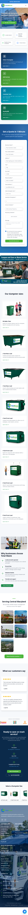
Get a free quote (7, 585)
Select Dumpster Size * (10, 191)
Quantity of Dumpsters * (10, 197)
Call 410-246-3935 (15, 775)
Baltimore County (5, 865)
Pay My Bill (3, 841)
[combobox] (14, 193)
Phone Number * (9, 177)
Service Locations (19, 835)
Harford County (5, 867)
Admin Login (20, 905)
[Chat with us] (25, 912)
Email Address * (8, 184)
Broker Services (5, 859)
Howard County (5, 870)
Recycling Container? (9, 212)
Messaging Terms (14, 905)
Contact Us (3, 829)
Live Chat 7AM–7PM (8, 897)
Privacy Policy (18, 833)
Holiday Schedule (5, 835)
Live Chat (3, 831)
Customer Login (5, 826)
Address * (7, 158)
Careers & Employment (20, 826)
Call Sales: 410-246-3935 (9, 22)
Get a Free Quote (14, 771)
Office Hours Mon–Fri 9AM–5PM (11, 895)
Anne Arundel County (6, 861)
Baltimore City (4, 863)
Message (7, 220)
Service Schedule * (9, 205)
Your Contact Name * (9, 151)
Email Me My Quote (14, 241)
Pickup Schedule (5, 833)
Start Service (4, 848)
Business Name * (9, 145)
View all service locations (13, 656)
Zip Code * (7, 171)
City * (6, 164)
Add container (14, 216)
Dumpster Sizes (5, 850)
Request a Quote (5, 852)
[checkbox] (5, 231)
